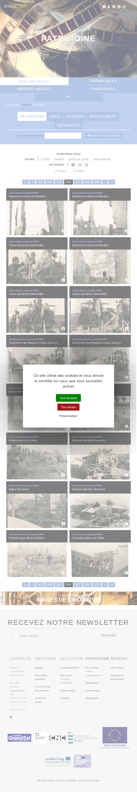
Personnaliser (68, 416)
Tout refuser (68, 407)
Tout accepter (68, 398)
